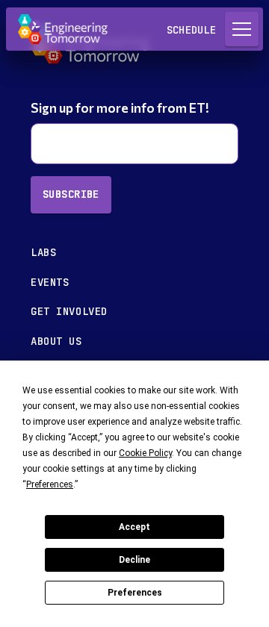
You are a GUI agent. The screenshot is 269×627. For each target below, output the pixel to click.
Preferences (135, 592)
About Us (56, 341)
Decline (134, 560)
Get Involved (69, 311)
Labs (43, 252)
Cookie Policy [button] (145, 453)
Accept (134, 527)
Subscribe (71, 194)
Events (50, 282)
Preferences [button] (49, 484)
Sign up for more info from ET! (121, 108)
